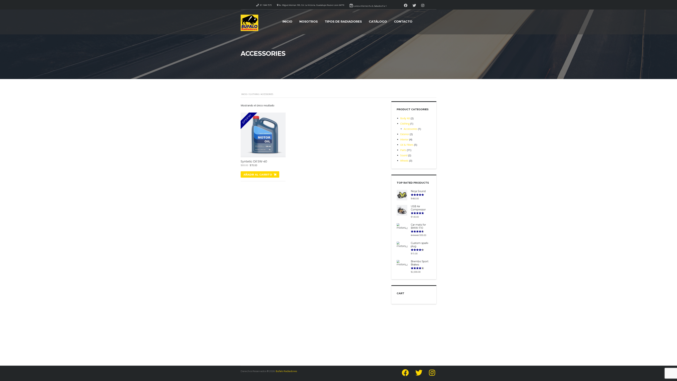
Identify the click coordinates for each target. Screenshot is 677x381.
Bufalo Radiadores (286, 371)
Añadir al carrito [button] (257, 174)
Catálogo (378, 21)
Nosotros (308, 21)
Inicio (287, 21)
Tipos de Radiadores (343, 21)
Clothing (254, 94)
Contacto (403, 21)
